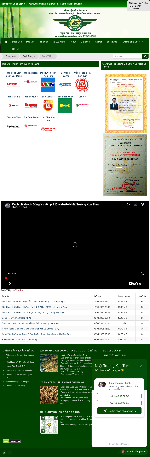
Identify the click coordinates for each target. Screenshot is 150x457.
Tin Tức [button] (72, 41)
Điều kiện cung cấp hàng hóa (18, 381)
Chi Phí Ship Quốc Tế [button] (133, 41)
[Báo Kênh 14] (48, 105)
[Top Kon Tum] (14, 125)
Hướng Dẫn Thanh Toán (16, 366)
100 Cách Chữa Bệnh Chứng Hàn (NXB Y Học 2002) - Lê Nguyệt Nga (34, 306)
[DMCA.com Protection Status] (12, 440)
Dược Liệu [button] (17, 41)
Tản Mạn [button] (98, 41)
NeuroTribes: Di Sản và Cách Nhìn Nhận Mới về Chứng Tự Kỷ (30, 328)
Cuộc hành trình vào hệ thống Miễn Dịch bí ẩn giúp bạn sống (30, 323)
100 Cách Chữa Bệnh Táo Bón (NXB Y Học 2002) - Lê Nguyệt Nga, (33, 312)
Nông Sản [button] (43, 41)
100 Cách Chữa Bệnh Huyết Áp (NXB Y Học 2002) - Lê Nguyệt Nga (33, 301)
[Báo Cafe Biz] (14, 105)
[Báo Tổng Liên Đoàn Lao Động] (14, 84)
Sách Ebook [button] (112, 41)
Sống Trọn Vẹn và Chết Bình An (16, 317)
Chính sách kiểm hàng (15, 385)
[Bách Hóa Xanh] (65, 105)
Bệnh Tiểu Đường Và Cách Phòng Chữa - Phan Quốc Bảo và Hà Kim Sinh (36, 334)
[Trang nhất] (6, 41)
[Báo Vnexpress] (31, 81)
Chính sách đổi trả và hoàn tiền (19, 370)
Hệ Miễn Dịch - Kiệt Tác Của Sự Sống (19, 339)
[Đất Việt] (82, 105)
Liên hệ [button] (15, 48)
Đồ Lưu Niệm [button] (58, 41)
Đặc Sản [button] (30, 41)
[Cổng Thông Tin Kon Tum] (82, 84)
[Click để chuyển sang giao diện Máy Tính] (10, 452)
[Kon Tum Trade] (31, 125)
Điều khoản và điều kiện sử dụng (20, 362)
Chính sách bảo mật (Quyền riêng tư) (20, 356)
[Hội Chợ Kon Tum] (48, 128)
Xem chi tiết (134, 8)
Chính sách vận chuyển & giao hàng (19, 376)
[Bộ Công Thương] (65, 84)
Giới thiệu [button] (85, 41)
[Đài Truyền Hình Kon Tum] (48, 84)
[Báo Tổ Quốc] (31, 105)
